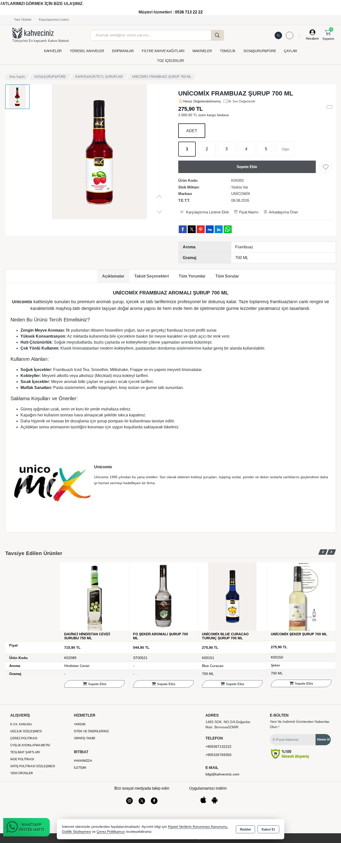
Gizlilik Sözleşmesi (26, 731)
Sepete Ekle (97, 684)
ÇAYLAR (290, 51)
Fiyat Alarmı (249, 212)
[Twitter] (142, 800)
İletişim (80, 767)
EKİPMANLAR (123, 51)
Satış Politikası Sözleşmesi (32, 766)
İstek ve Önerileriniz (91, 731)
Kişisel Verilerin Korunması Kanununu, (198, 827)
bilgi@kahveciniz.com (222, 774)
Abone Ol (323, 739)
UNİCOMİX (240, 193)
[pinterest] (201, 229)
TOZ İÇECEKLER (170, 61)
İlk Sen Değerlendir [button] (241, 101)
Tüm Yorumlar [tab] (192, 276)
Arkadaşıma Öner (283, 212)
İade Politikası (22, 759)
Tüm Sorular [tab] (227, 276)
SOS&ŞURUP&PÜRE (259, 51)
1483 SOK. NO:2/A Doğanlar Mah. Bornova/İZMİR (227, 724)
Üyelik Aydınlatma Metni (30, 745)
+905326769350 (218, 755)
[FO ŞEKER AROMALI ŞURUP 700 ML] (163, 596)
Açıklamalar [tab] (113, 276)
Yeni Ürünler (21, 773)
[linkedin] (219, 229)
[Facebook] (154, 800)
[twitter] (192, 229)
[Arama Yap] (217, 35)
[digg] (210, 229)
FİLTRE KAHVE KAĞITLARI (163, 51)
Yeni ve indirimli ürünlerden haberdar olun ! (300, 724)
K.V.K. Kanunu (21, 724)
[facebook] (183, 229)
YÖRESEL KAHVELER (87, 51)
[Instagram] (129, 800)
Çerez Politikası (23, 738)
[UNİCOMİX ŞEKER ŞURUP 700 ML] (301, 596)
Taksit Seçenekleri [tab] (151, 276)
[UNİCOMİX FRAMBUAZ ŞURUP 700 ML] (99, 152)
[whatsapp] (228, 229)
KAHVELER (53, 51)
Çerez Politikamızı (111, 832)
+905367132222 (218, 747)
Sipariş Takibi (84, 738)
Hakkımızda (83, 760)
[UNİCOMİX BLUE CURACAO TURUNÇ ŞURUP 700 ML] (232, 596)
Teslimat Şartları (25, 752)
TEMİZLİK (227, 51)
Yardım (79, 724)
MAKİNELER (202, 51)
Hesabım (312, 38)
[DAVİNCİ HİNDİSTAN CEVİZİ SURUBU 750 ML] (94, 596)
